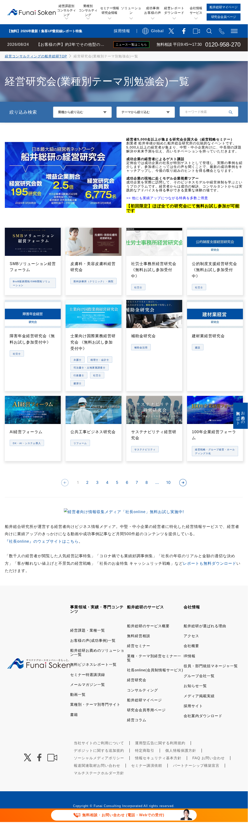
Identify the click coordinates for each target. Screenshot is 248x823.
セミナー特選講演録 (87, 675)
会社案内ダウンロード (203, 716)
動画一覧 (78, 694)
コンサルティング (142, 690)
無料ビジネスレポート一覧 (93, 664)
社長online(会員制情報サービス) (155, 670)
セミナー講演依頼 (146, 765)
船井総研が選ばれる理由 (205, 626)
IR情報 (189, 656)
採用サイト (193, 706)
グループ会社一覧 (199, 676)
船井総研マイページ (144, 700)
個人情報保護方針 (180, 750)
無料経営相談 (138, 636)
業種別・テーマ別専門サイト (95, 704)
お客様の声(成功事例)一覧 (93, 640)
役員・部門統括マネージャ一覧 (211, 666)
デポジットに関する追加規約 (99, 750)
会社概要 (191, 646)
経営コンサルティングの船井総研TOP (36, 56)
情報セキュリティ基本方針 (158, 758)
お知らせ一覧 (195, 686)
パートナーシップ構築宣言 (196, 765)
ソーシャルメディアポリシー (99, 758)
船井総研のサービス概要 (148, 626)
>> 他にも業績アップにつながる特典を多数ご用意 (167, 198)
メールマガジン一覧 (87, 684)
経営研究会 (136, 680)
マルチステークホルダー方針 (99, 773)
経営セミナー (138, 646)
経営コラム (136, 720)
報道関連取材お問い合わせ (97, 765)
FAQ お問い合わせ (208, 758)
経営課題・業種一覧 (87, 630)
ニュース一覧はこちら (131, 44)
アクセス (191, 636)
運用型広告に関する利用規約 (160, 743)
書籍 (74, 715)
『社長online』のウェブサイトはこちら (42, 541)
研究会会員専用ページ (146, 710)
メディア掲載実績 (199, 696)
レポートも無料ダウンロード (209, 563)
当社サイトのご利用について (99, 743)
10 (168, 482)
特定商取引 (144, 750)
